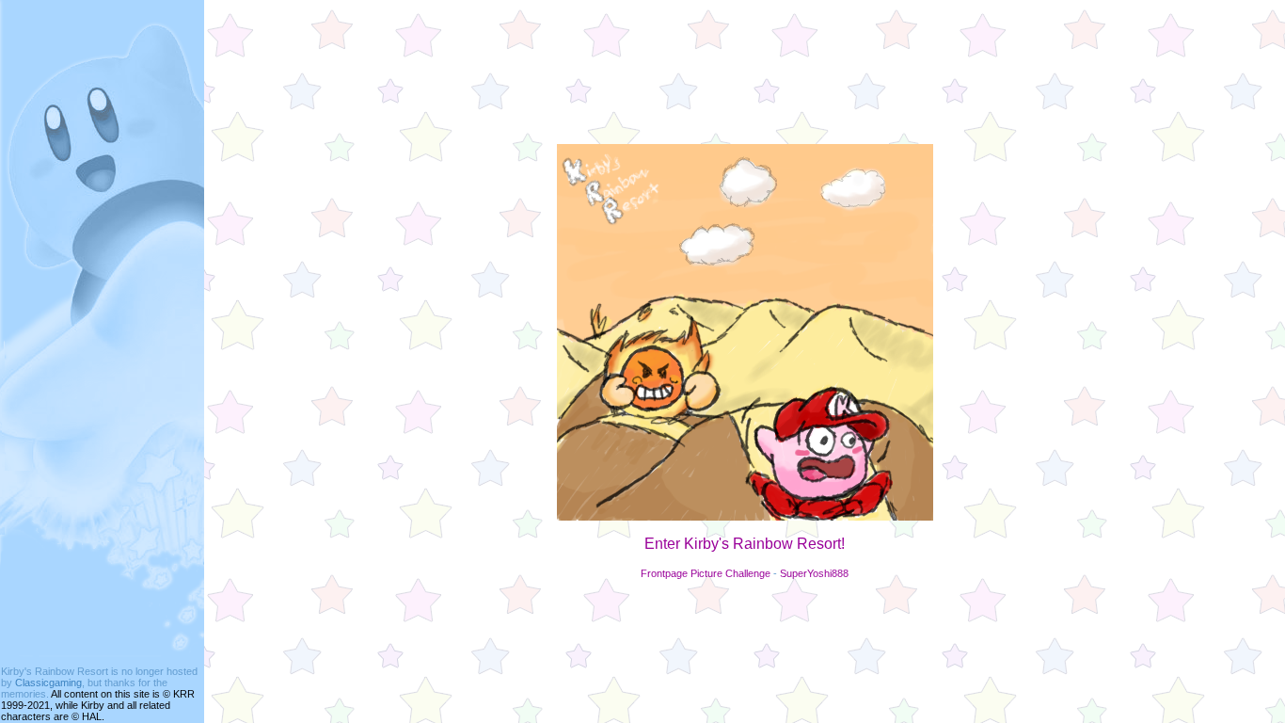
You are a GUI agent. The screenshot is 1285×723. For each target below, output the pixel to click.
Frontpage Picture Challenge (705, 573)
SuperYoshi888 (814, 573)
